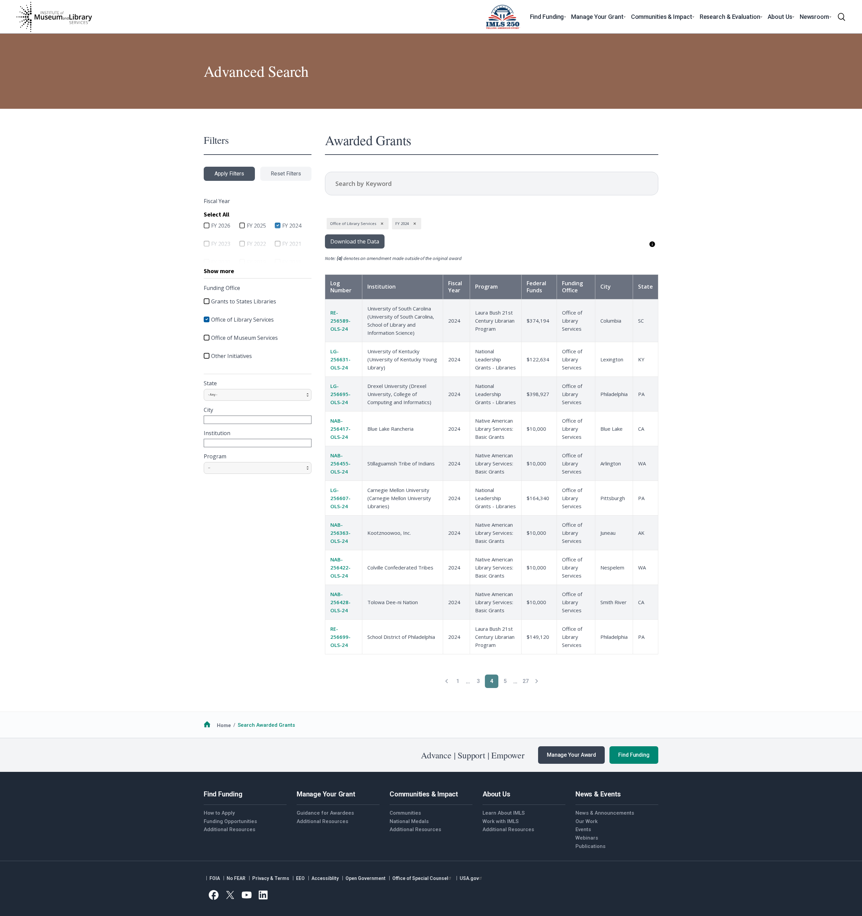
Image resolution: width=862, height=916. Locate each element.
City (208, 410)
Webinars (586, 838)
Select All (216, 214)
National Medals (409, 821)
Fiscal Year (455, 287)
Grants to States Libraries (243, 301)
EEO (300, 878)
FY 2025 (256, 225)
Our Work (586, 821)
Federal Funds (536, 287)
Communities (405, 813)
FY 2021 (291, 244)
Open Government (365, 878)
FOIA (214, 878)
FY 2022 (256, 244)
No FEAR (236, 878)
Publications (590, 846)
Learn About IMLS (504, 813)
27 (526, 681)
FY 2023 (220, 244)
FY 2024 (291, 225)
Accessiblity (325, 878)
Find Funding (634, 755)
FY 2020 (220, 262)
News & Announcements (604, 813)
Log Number (341, 287)
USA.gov (469, 878)
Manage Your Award (571, 755)
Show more (219, 271)
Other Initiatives (231, 356)
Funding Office (572, 287)
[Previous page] (446, 681)
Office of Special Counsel (420, 878)
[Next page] (536, 681)
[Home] (53, 17)
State (210, 383)
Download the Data (354, 241)
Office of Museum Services (244, 337)
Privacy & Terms (270, 878)
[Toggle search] (841, 17)
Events (583, 829)
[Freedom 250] (502, 17)
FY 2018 (291, 262)
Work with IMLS (501, 821)
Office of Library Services (242, 319)
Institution (217, 433)
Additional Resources (229, 829)
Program (215, 456)
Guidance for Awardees (325, 813)
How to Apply (219, 813)
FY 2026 (220, 225)
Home (224, 725)
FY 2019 (256, 262)
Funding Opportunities (230, 821)
